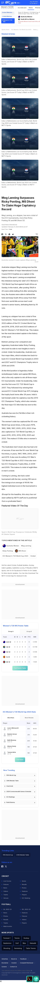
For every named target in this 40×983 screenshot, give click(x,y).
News (31, 8)
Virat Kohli (9, 786)
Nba (24, 943)
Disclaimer (5, 963)
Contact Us (13, 966)
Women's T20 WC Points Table (15, 626)
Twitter (34, 570)
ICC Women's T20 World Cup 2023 (15, 556)
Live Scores (7, 881)
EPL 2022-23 (26, 909)
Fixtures (6, 884)
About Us (14, 959)
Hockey (26, 938)
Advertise (5, 959)
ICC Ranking (26, 898)
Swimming (18, 948)
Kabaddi (33, 943)
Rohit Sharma (10, 802)
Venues (5, 898)
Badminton (7, 943)
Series (24, 881)
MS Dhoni (22, 551)
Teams (5, 894)
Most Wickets (29, 718)
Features (25, 891)
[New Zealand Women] (4, 652)
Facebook (17, 570)
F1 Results (28, 568)
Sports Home (5, 29)
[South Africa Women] (4, 647)
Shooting (6, 948)
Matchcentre (7, 926)
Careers (4, 966)
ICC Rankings (10, 797)
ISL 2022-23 (7, 909)
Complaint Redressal (26, 963)
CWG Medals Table (12, 780)
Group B (29, 631)
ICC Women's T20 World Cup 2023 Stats (19, 712)
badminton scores (18, 568)
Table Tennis (31, 948)
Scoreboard (22, 8)
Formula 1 (6, 938)
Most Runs (10, 718)
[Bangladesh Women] (4, 662)
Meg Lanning (26, 546)
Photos (24, 888)
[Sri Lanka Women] (4, 657)
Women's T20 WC (7, 7)
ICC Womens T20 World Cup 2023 (21, 29)
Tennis (17, 938)
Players (24, 894)
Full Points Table (20, 668)
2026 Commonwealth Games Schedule (18, 791)
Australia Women (12, 546)
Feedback (23, 959)
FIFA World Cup (11, 775)
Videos (5, 891)
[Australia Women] (4, 642)
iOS (25, 576)
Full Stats (20, 760)
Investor (14, 963)
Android (19, 576)
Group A (10, 631)
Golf (17, 943)
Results (24, 884)
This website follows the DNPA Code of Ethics (16, 970)
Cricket (33, 556)
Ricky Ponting (8, 551)
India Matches (7, 16)
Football (20, 565)
